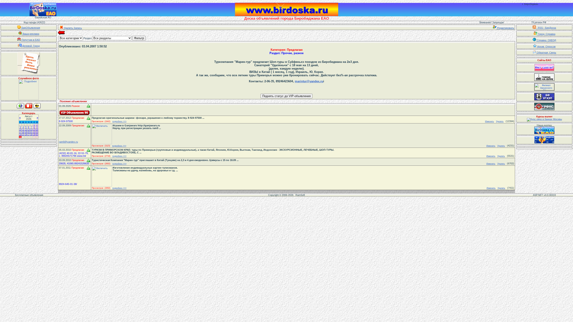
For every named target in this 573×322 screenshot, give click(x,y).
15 (34, 130)
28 (23, 125)
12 (26, 130)
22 (34, 132)
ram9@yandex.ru (68, 141)
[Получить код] (544, 130)
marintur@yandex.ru (309, 81)
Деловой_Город (30, 45)
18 (23, 132)
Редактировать (505, 28)
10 (20, 130)
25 (23, 134)
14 (31, 130)
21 (31, 132)
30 (29, 125)
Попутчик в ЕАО (30, 39)
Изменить (489, 121)
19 (26, 132)
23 (37, 132)
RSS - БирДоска (546, 27)
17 (20, 132)
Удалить (500, 121)
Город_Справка (546, 34)
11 (23, 130)
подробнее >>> (119, 121)
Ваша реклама (30, 33)
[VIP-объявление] (74, 112)
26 (26, 134)
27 (20, 125)
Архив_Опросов (546, 46)
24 (20, 134)
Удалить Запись (72, 28)
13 (29, 130)
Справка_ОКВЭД (546, 40)
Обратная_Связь (546, 52)
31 (31, 125)
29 (26, 125)
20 (29, 132)
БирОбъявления (30, 27)
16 (37, 130)
